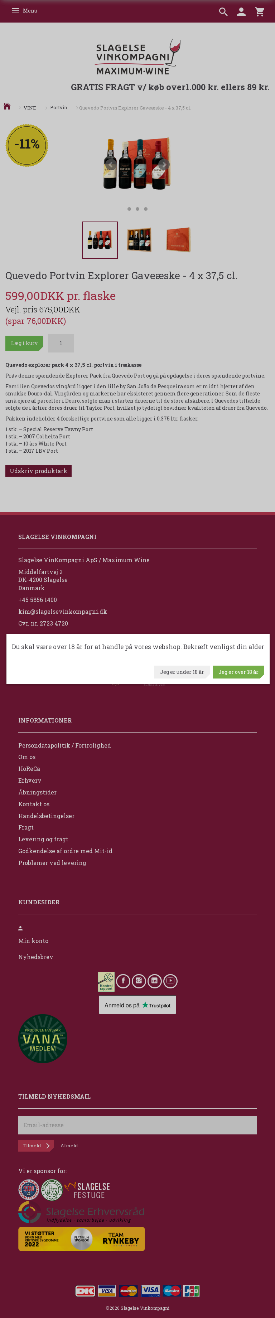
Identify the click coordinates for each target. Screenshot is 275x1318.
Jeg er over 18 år (238, 671)
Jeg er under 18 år (182, 671)
